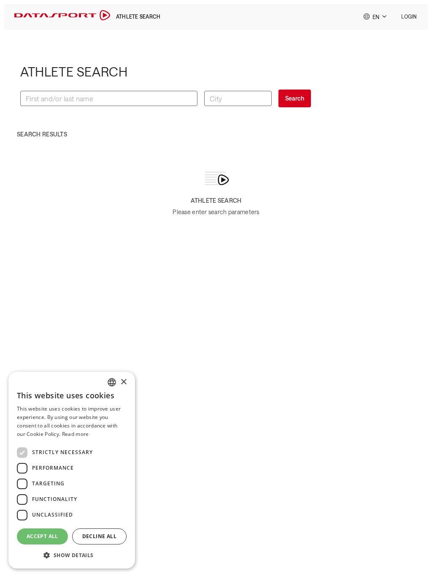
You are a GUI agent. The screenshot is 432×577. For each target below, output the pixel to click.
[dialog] (71, 470)
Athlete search (138, 16)
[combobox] (375, 16)
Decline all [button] (99, 536)
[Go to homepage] (62, 16)
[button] (409, 16)
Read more (75, 434)
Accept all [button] (42, 536)
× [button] (123, 382)
